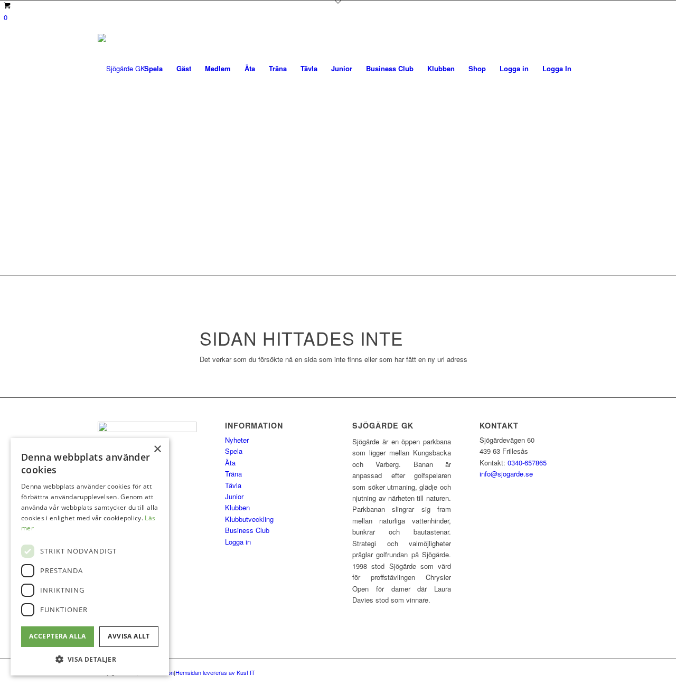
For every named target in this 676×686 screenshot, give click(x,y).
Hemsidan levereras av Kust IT (215, 672)
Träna (233, 474)
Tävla (233, 485)
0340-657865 (527, 463)
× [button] (157, 449)
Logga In (556, 68)
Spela (233, 451)
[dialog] (90, 556)
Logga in (238, 542)
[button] (89, 659)
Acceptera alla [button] (57, 636)
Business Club (247, 530)
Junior (234, 496)
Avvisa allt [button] (128, 636)
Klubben (237, 507)
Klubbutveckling (249, 519)
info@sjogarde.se (506, 474)
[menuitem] (153, 68)
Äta (230, 463)
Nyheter (237, 440)
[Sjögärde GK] (121, 68)
